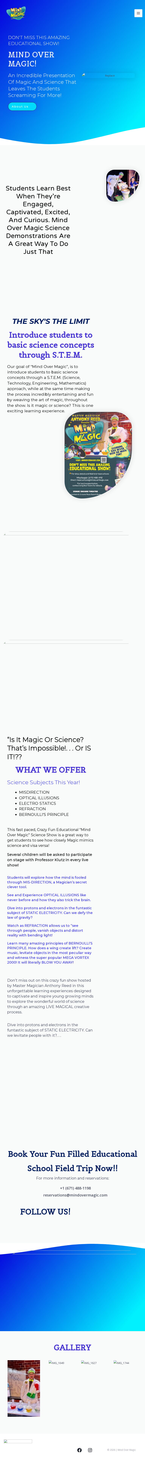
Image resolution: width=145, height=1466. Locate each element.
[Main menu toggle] (138, 13)
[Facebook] (79, 1450)
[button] (3, 1388)
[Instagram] (90, 1450)
